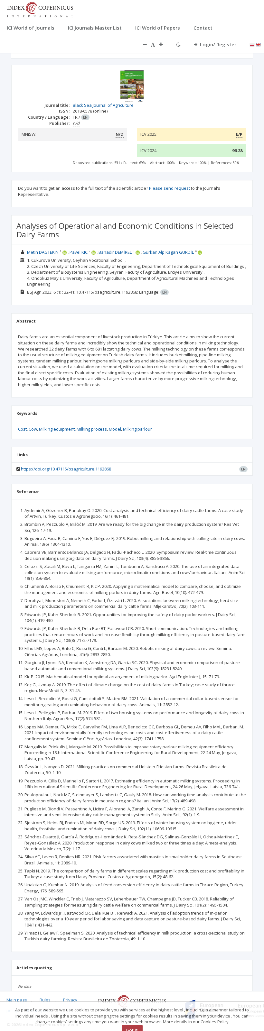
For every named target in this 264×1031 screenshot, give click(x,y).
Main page (16, 1000)
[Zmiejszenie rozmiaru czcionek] (141, 44)
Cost (22, 429)
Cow (33, 429)
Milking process (92, 429)
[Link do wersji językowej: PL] (252, 44)
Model (115, 429)
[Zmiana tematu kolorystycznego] (178, 44)
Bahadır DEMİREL (115, 252)
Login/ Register (218, 44)
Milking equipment (57, 429)
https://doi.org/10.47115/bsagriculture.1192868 (66, 469)
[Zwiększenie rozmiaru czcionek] (164, 44)
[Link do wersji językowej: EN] (258, 44)
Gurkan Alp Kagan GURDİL (168, 252)
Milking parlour (137, 429)
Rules (45, 1000)
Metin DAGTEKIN (43, 252)
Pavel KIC (79, 252)
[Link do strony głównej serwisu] (40, 9)
